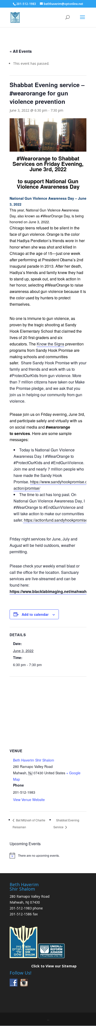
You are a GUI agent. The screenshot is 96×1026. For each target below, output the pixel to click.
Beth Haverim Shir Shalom (33, 760)
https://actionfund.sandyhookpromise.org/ (59, 520)
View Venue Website (29, 799)
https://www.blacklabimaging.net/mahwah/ (49, 591)
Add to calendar (35, 614)
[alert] (48, 855)
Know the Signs (50, 344)
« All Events (21, 51)
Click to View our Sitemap (54, 966)
